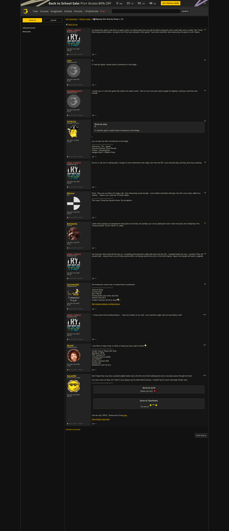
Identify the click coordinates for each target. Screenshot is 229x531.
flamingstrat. (72, 224)
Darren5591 (71, 376)
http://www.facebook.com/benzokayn (106, 304)
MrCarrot (70, 193)
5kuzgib (70, 345)
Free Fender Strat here (100, 419)
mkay (69, 61)
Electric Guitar (85, 19)
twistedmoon (72, 91)
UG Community (71, 19)
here (125, 415)
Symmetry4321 (73, 285)
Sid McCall (71, 121)
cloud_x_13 (71, 30)
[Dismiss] (205, 3)
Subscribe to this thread (73, 429)
